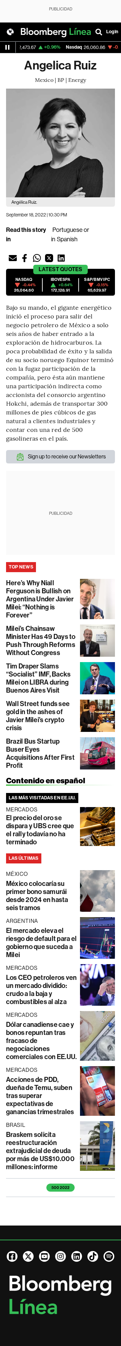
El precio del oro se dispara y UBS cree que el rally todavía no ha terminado (40, 830)
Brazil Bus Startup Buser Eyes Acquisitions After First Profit (40, 753)
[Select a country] (10, 31)
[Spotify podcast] (109, 1256)
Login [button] (112, 32)
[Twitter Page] (28, 1256)
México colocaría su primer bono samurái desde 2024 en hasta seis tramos (37, 896)
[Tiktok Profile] (92, 1256)
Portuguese (67, 230)
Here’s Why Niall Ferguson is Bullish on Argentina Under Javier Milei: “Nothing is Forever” (40, 599)
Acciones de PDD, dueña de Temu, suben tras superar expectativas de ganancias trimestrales (40, 1096)
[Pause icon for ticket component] (7, 47)
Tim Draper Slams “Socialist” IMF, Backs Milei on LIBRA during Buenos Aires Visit (38, 678)
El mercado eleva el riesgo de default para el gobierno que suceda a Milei (41, 943)
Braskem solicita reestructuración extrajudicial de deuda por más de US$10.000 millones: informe (40, 1151)
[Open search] (99, 32)
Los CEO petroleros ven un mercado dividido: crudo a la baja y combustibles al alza (41, 990)
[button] (12, 258)
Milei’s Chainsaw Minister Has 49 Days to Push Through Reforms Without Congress (41, 641)
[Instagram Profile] (60, 1256)
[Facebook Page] (12, 1256)
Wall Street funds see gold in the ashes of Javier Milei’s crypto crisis (38, 716)
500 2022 (60, 1187)
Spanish (67, 239)
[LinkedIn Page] (76, 1256)
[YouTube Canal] (44, 1256)
